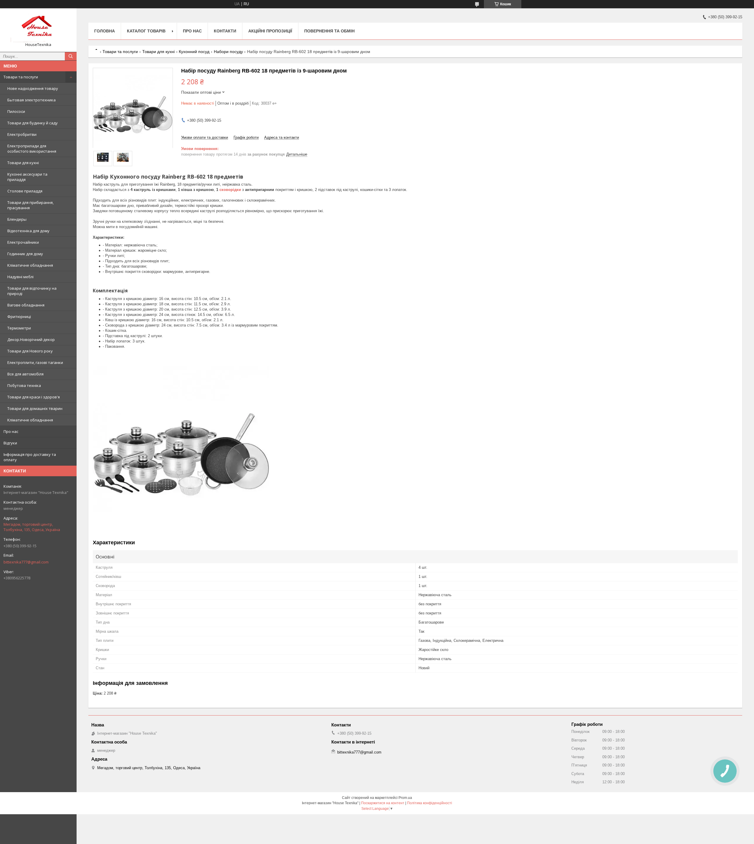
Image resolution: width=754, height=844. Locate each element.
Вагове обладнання (25, 305)
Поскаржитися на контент (382, 803)
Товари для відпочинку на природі (32, 291)
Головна (104, 31)
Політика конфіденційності (429, 803)
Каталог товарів (146, 31)
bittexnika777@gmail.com (26, 562)
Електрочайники (23, 242)
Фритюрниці (19, 316)
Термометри (19, 328)
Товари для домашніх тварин (34, 408)
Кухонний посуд (194, 51)
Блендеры (17, 219)
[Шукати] (71, 56)
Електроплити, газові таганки (35, 362)
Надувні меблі (20, 276)
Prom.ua (405, 798)
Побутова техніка (24, 385)
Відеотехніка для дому (28, 230)
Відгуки (10, 443)
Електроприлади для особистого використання (31, 148)
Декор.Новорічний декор (31, 339)
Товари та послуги (21, 77)
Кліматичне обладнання (30, 265)
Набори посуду (228, 51)
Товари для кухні (23, 162)
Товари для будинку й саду (32, 123)
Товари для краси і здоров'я (33, 397)
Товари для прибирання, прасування (30, 205)
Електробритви (22, 134)
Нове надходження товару (32, 88)
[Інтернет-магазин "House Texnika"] (38, 27)
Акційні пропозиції (270, 31)
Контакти (225, 31)
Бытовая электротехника (31, 100)
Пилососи (16, 111)
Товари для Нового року (30, 351)
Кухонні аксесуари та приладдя (27, 177)
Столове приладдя (24, 191)
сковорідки (230, 189)
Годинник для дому (25, 253)
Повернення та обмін (329, 31)
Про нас (11, 431)
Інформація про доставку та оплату (30, 457)
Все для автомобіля (25, 374)
